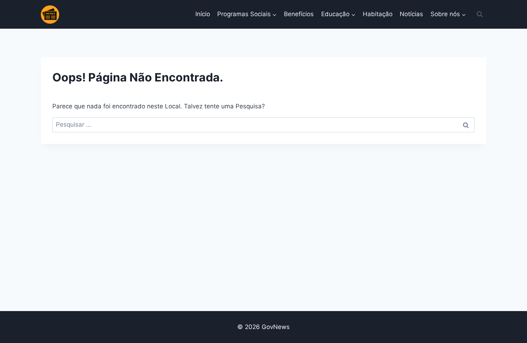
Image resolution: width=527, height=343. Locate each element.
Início (202, 14)
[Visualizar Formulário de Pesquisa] (479, 14)
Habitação (378, 14)
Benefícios (299, 14)
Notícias (411, 14)
